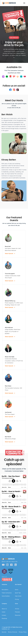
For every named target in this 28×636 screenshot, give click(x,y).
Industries (4, 584)
